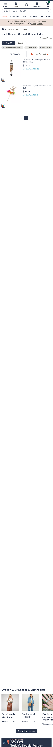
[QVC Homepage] (3, 29)
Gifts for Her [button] (31, 48)
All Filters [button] (15, 54)
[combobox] (24, 11)
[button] (5, 5)
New (24, 16)
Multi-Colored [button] (47, 48)
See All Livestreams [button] (26, 731)
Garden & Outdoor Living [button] (13, 48)
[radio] (3, 80)
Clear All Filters (46, 38)
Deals (4, 16)
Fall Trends (33, 16)
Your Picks (14, 16)
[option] (26, 22)
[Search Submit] (48, 11)
